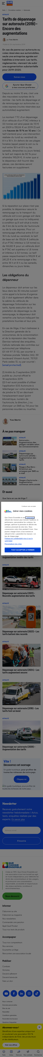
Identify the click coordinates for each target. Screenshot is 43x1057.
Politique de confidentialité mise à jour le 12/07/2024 (19, 540)
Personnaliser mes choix (13, 544)
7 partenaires (29, 518)
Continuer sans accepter (29, 506)
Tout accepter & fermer (22, 550)
